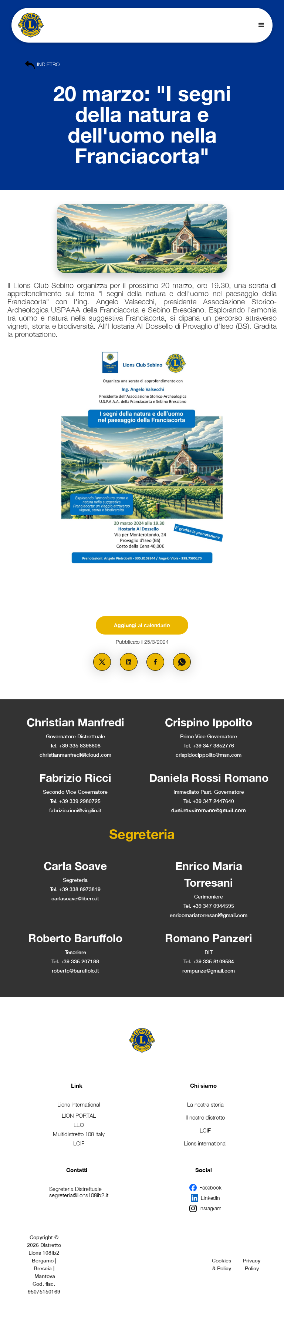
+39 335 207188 (80, 961)
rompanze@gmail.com (208, 970)
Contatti (76, 1170)
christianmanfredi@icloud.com (75, 755)
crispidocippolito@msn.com (208, 755)
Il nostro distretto (205, 1117)
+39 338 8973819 (80, 889)
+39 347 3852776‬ (213, 745)
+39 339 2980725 (80, 801)
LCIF (205, 1130)
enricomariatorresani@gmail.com (208, 915)
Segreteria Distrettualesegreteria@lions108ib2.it (78, 1191)
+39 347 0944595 (213, 906)
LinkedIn (210, 1198)
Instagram (210, 1208)
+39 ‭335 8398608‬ (80, 745)
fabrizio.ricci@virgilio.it (75, 810)
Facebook (210, 1187)
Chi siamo (203, 1085)
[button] (261, 25)
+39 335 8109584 (213, 961)
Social (203, 1170)
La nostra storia (205, 1104)
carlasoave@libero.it (75, 898)
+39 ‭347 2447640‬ (213, 801)
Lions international (205, 1143)
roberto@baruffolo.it (75, 970)
